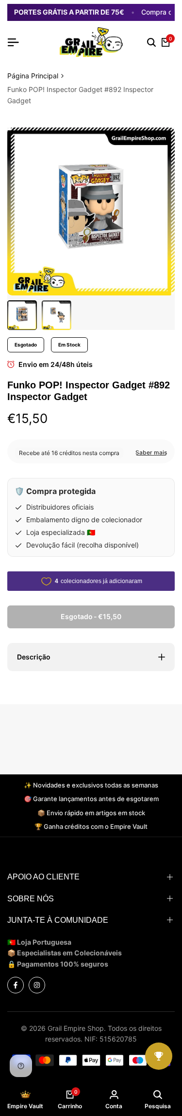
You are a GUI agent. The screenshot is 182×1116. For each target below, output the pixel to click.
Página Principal (32, 76)
